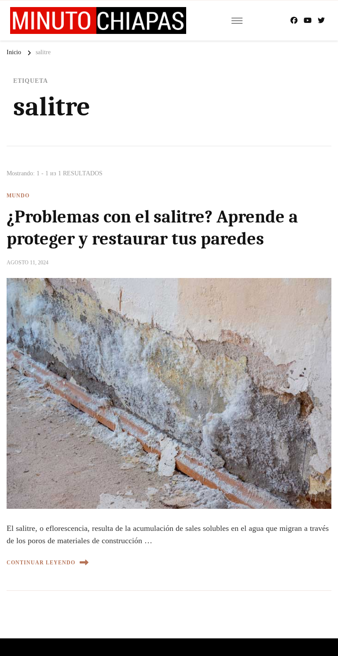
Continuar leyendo (41, 563)
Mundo (18, 196)
